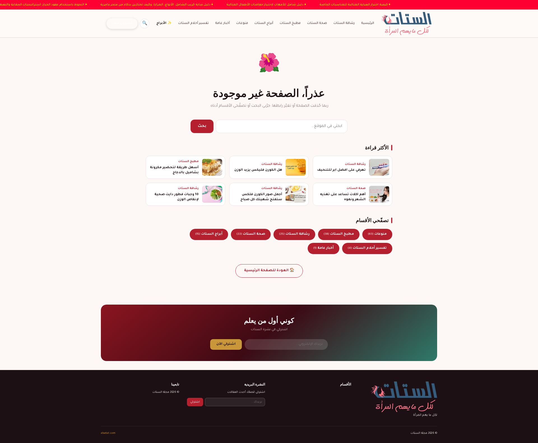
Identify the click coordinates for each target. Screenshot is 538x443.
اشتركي (195, 402)
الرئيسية (367, 23)
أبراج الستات (263, 23)
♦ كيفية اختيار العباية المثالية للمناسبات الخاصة (345, 4)
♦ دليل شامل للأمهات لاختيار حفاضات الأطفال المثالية (257, 4)
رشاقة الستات (344, 23)
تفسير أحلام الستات (193, 23)
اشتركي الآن (226, 344)
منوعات (242, 23)
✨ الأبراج (164, 23)
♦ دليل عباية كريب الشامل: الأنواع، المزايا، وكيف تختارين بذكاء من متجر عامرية (147, 4)
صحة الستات (317, 23)
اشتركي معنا (122, 23)
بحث (202, 126)
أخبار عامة (222, 23)
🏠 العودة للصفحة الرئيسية (269, 271)
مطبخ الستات (290, 23)
